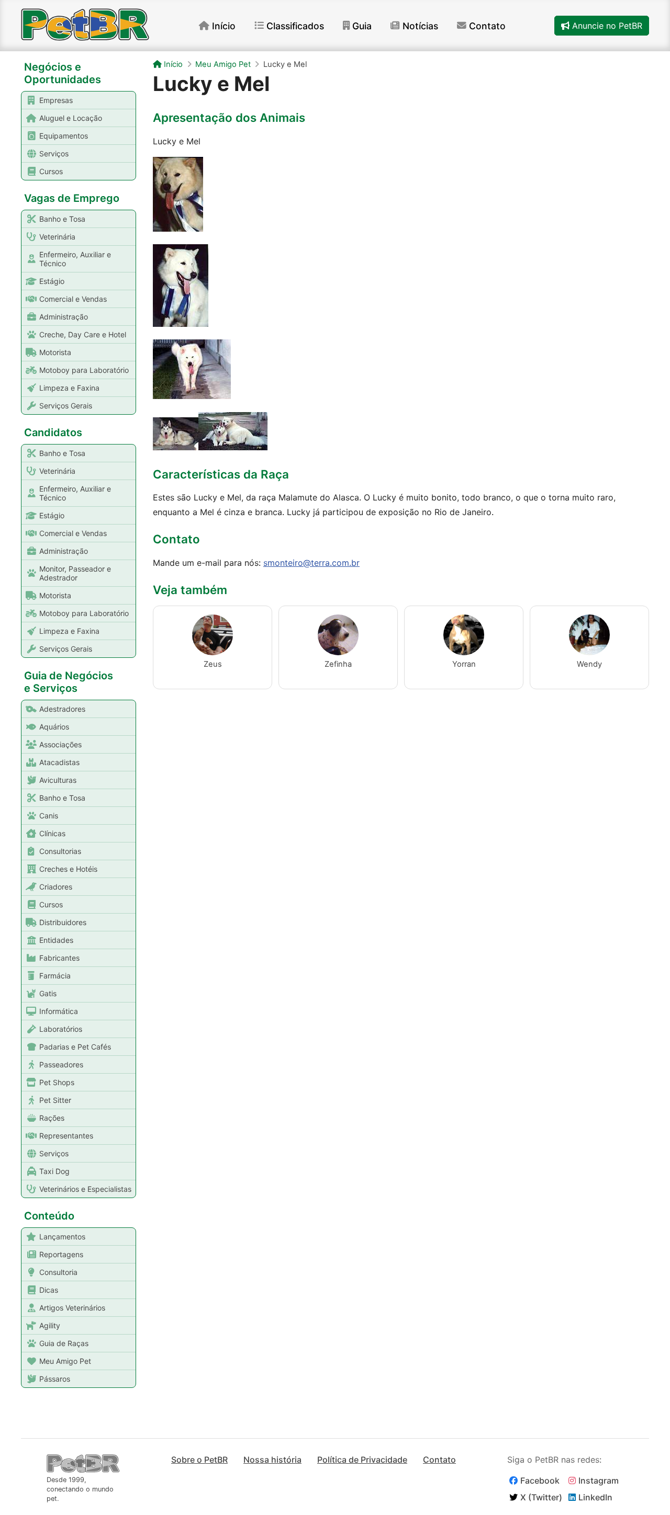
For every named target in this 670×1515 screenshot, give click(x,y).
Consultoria (58, 1272)
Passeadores (61, 1064)
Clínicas (52, 833)
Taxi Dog (54, 1171)
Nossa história (272, 1459)
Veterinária (57, 236)
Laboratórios (60, 1028)
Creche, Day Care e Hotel (82, 334)
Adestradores (62, 708)
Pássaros (54, 1378)
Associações (60, 744)
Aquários (54, 726)
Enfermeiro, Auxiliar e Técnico (75, 259)
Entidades (56, 940)
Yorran (464, 664)
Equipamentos (63, 135)
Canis (48, 815)
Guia (362, 25)
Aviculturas (57, 780)
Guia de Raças (63, 1343)
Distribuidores (62, 922)
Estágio (51, 281)
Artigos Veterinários (72, 1307)
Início (224, 25)
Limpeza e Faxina (69, 387)
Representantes (66, 1135)
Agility (49, 1325)
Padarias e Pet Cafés (75, 1046)
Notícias (420, 25)
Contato (487, 25)
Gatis (48, 993)
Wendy (589, 664)
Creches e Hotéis (68, 868)
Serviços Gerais (65, 405)
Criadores (55, 886)
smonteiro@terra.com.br (311, 562)
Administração (63, 316)
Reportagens (61, 1254)
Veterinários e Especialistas (85, 1188)
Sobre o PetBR (199, 1459)
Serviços (54, 153)
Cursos (51, 171)
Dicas (48, 1289)
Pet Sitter (55, 1100)
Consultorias (60, 851)
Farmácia (55, 975)
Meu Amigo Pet (65, 1361)
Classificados (295, 25)
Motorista (55, 352)
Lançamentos (62, 1236)
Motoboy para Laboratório (84, 370)
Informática (58, 1011)
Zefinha (338, 664)
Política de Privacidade (362, 1459)
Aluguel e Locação (70, 117)
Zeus (213, 664)
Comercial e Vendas (73, 298)
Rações (51, 1117)
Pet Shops (56, 1082)
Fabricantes (59, 957)
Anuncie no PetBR (606, 25)
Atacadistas (59, 762)
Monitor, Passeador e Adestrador (75, 573)
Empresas (56, 100)
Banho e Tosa (62, 218)
